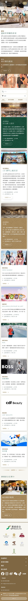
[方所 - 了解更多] (14, 226)
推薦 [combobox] (5, 96)
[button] (14, 558)
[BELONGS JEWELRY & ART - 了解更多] (14, 304)
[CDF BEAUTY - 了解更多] (14, 413)
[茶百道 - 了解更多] (14, 449)
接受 (13, 598)
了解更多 (5, 71)
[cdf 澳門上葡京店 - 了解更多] (14, 176)
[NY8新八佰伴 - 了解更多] (14, 125)
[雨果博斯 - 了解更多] (14, 376)
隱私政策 (17, 595)
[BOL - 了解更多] (14, 340)
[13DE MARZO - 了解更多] (14, 268)
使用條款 (12, 595)
